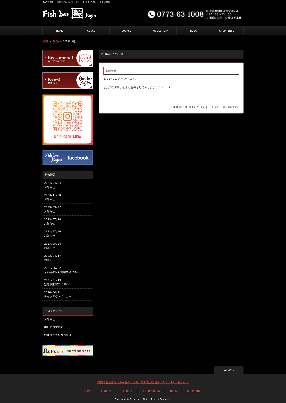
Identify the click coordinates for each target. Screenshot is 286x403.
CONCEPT (93, 30)
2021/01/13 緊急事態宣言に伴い (56, 282)
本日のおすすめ (231, 107)
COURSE (126, 30)
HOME (59, 30)
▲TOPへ (229, 369)
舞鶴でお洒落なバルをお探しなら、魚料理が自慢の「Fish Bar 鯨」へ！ (143, 382)
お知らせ (111, 70)
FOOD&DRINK (160, 30)
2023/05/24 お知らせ (52, 245)
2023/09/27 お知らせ (52, 209)
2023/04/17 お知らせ (52, 258)
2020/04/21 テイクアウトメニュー (57, 294)
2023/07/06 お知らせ (52, 233)
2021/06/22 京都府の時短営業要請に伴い (62, 270)
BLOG (193, 30)
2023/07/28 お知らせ (52, 221)
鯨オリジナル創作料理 (57, 335)
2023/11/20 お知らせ (52, 197)
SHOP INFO (226, 30)
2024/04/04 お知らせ (52, 185)
